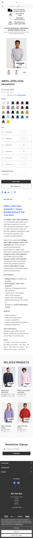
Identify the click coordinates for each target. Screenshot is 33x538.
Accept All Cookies (16, 535)
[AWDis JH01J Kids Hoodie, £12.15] (24, 412)
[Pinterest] (14, 192)
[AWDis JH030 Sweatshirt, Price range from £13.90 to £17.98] (8, 376)
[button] (16, 10)
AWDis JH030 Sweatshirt (5, 391)
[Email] (5, 192)
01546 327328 (17, 507)
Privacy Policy (19, 524)
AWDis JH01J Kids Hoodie (22, 427)
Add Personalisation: (7, 171)
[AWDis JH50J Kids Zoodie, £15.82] (8, 412)
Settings (16, 528)
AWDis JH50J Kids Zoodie (6, 427)
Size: (2, 127)
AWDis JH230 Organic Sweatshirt (23, 391)
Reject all (16, 532)
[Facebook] (2, 192)
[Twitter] (11, 192)
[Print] (8, 192)
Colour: (3, 99)
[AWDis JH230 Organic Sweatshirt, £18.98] (24, 376)
